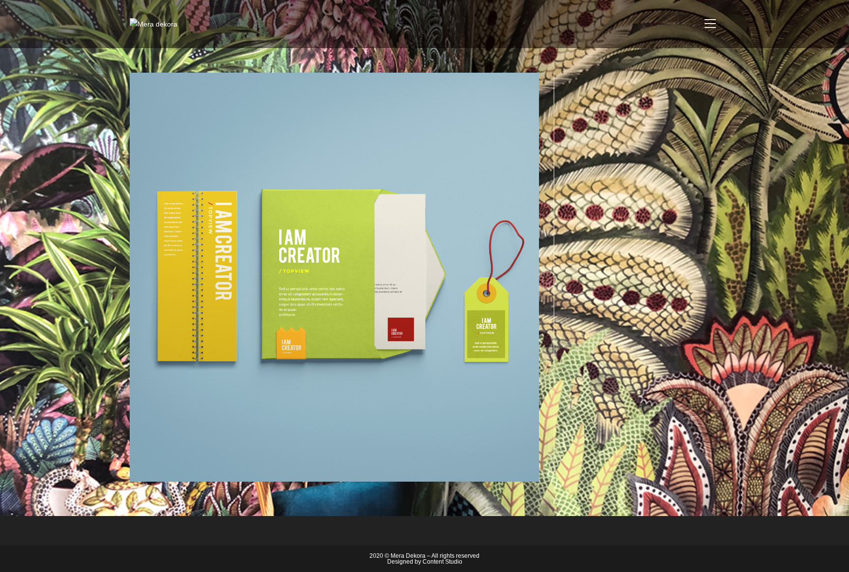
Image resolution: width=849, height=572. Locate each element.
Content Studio (442, 561)
